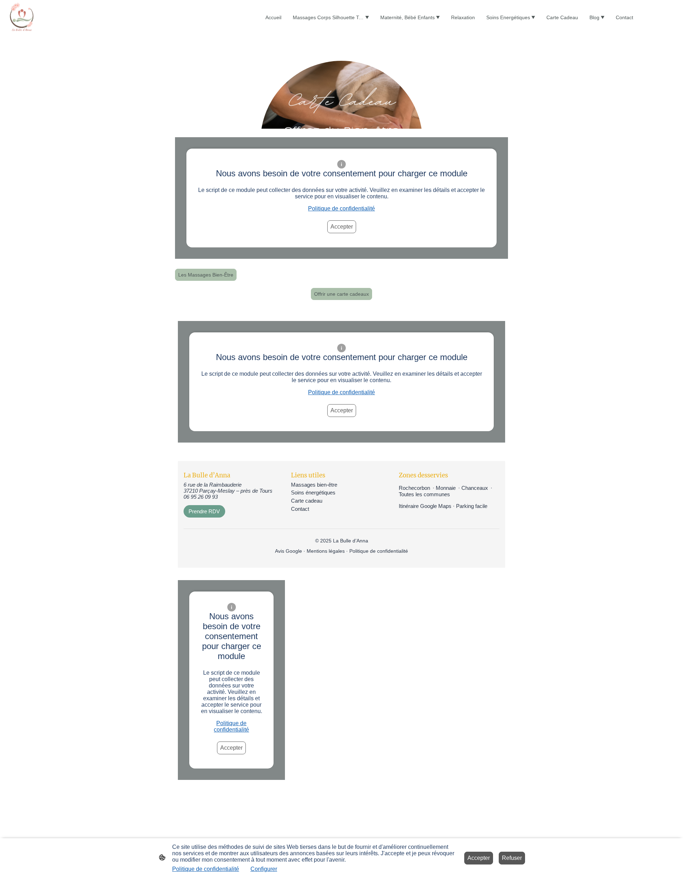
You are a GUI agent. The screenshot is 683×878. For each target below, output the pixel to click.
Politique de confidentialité (341, 208)
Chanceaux (474, 488)
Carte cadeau (306, 501)
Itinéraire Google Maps (426, 506)
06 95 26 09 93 (201, 497)
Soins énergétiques (313, 492)
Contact (300, 509)
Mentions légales (326, 551)
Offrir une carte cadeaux (341, 294)
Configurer (263, 869)
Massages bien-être (314, 485)
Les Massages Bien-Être (205, 275)
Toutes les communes (424, 494)
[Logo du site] (22, 17)
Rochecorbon (414, 488)
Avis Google (288, 551)
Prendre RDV (204, 511)
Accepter (341, 227)
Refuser (512, 858)
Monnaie (446, 488)
